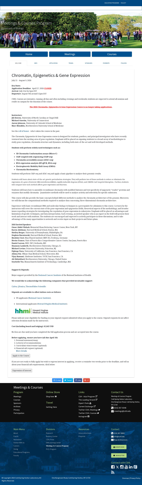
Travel (71, 63)
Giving (83, 10)
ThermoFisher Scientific (36, 286)
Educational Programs (22, 452)
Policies (124, 63)
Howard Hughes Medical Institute (52, 304)
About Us (34, 10)
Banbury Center (51, 436)
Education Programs (112, 3)
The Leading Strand (87, 400)
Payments (106, 63)
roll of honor (23, 131)
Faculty (123, 3)
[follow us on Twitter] (117, 467)
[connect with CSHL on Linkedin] (130, 467)
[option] (71, 30)
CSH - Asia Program (87, 396)
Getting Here (51, 407)
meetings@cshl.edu (122, 411)
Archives (17, 406)
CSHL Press (50, 439)
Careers (76, 10)
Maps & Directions (120, 440)
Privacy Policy (135, 478)
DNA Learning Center (53, 442)
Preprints (82, 436)
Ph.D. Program (51, 449)
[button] (10, 30)
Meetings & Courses (28, 387)
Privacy (17, 409)
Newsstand (51, 10)
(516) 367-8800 (119, 433)
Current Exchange (86, 406)
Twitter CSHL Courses (88, 413)
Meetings (70, 54)
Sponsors (88, 63)
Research (49, 433)
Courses (111, 54)
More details (21, 351)
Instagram (83, 416)
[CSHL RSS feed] (112, 473)
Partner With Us (64, 10)
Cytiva (14, 286)
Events (42, 10)
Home (29, 54)
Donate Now (119, 447)
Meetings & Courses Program (57, 446)
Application (53, 63)
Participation (19, 413)
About (16, 433)
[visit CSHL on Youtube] (126, 467)
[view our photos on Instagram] (122, 467)
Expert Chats (84, 403)
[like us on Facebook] (113, 467)
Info (35, 63)
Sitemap (125, 478)
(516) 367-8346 (119, 407)
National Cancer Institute (39, 298)
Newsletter (119, 455)
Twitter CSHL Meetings (88, 409)
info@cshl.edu (119, 436)
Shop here (50, 396)
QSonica (21, 286)
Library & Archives (85, 433)
